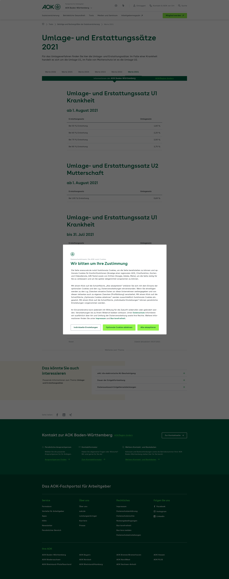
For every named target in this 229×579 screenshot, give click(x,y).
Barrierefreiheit (117, 319)
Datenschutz (139, 313)
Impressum (101, 319)
